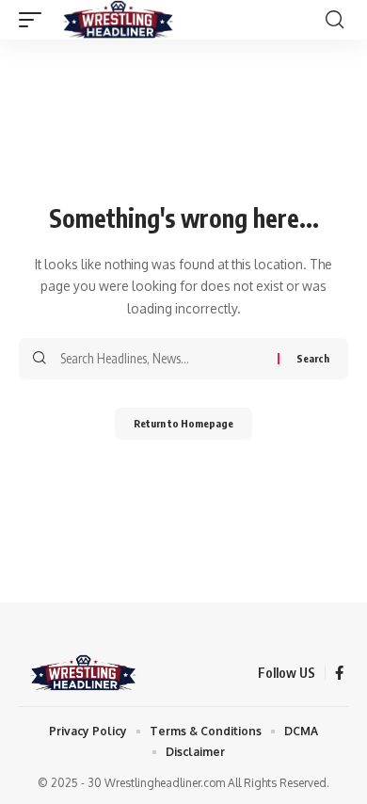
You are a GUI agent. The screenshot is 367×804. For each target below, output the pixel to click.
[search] (334, 20)
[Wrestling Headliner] (118, 20)
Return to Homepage (183, 423)
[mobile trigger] (35, 20)
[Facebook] (339, 673)
